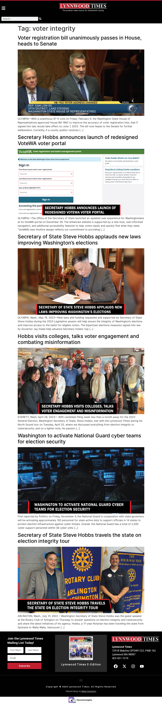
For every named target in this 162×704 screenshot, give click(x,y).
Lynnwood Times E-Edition (81, 664)
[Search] (40, 19)
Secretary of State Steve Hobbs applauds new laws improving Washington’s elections (79, 239)
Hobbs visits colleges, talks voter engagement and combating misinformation (78, 339)
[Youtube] (142, 666)
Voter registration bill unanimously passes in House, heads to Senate (80, 41)
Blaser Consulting (88, 691)
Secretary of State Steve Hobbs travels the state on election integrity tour (79, 538)
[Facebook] (116, 666)
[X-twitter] (124, 666)
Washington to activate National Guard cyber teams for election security (79, 438)
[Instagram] (133, 666)
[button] (81, 680)
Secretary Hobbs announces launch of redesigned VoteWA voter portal (78, 140)
